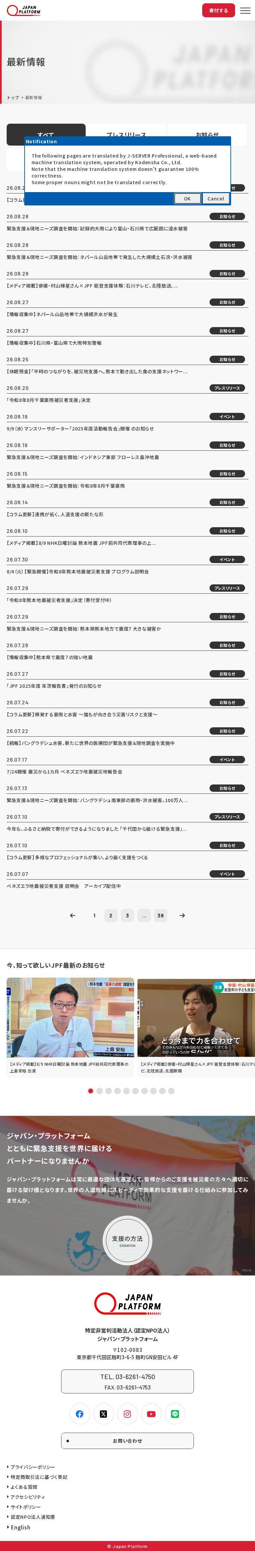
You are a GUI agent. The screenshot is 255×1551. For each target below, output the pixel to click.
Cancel (216, 198)
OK (187, 198)
